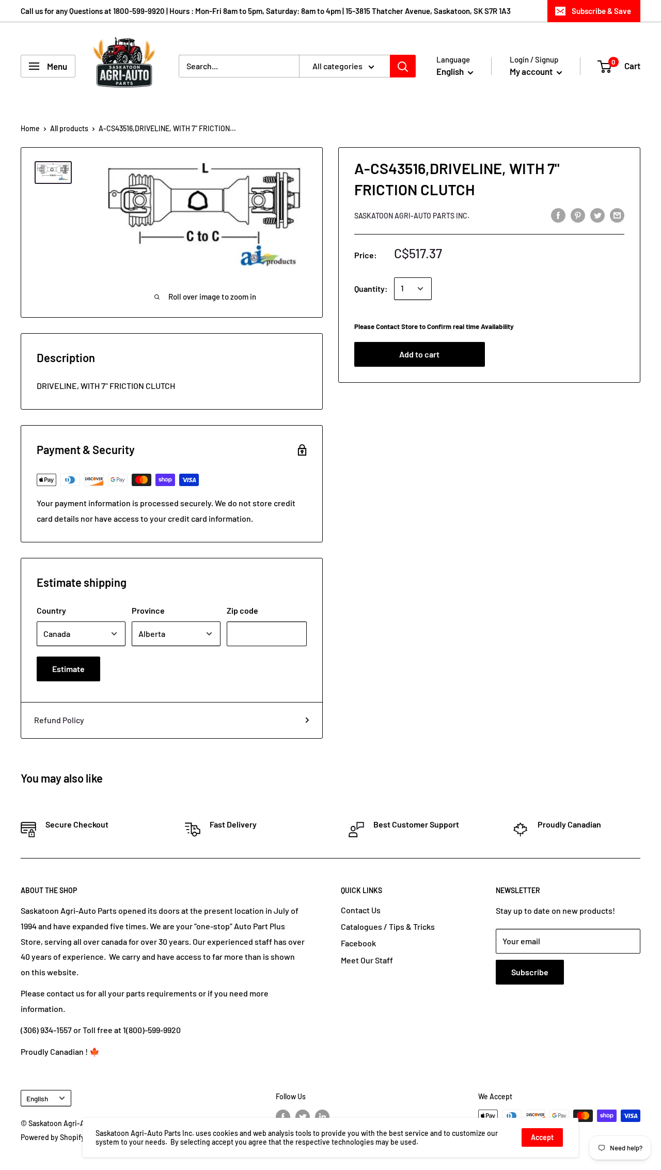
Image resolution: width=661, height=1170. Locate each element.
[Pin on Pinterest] (578, 215)
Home (30, 128)
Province (148, 610)
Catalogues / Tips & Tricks (388, 926)
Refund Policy (59, 720)
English (37, 1098)
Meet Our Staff (367, 960)
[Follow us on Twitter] (302, 1117)
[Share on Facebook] (558, 215)
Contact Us (361, 910)
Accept (542, 1137)
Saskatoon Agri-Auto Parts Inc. (411, 215)
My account (532, 71)
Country (51, 610)
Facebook (358, 943)
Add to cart (419, 355)
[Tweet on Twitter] (597, 215)
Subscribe (529, 972)
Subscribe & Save (601, 10)
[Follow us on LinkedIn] (322, 1117)
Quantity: (371, 288)
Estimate (68, 669)
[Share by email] (617, 215)
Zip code (242, 610)
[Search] (403, 66)
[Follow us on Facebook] (283, 1117)
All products (69, 128)
